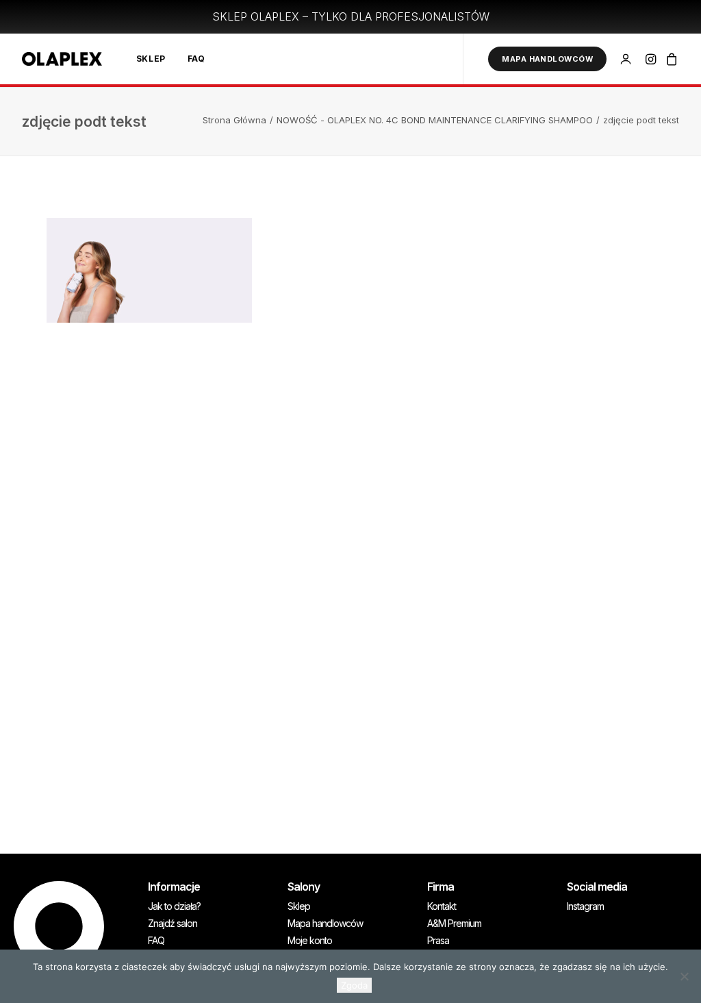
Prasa (438, 940)
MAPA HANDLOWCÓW (547, 59)
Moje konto (310, 940)
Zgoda (354, 985)
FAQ (196, 58)
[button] (652, 59)
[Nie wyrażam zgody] (684, 976)
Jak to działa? (174, 906)
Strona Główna (234, 119)
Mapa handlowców (325, 923)
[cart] (670, 59)
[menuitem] (151, 59)
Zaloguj (627, 53)
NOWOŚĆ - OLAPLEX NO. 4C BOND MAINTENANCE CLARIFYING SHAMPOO (435, 119)
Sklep (299, 906)
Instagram (585, 906)
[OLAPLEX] (62, 59)
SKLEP (151, 58)
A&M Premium (454, 923)
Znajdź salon (172, 923)
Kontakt (441, 906)
